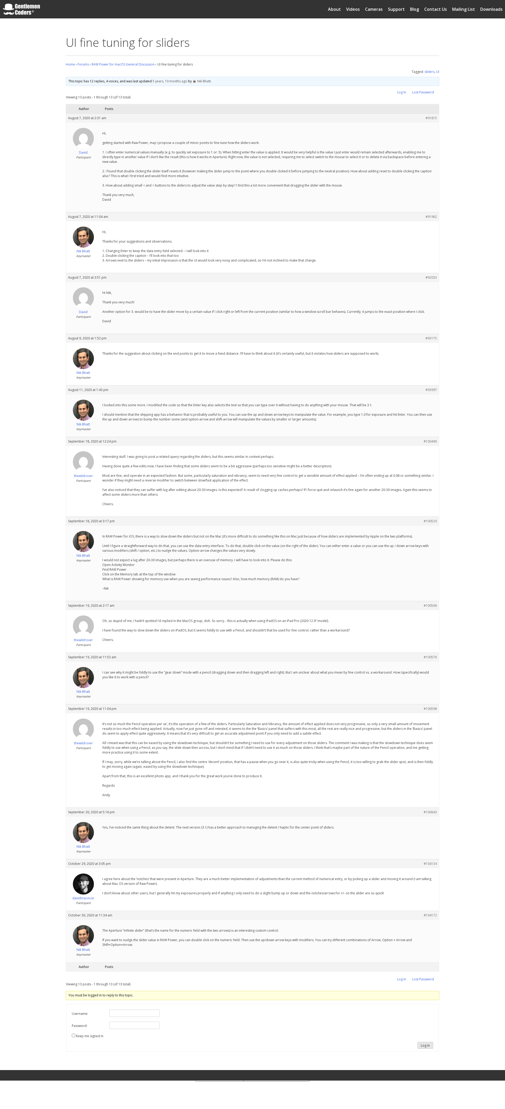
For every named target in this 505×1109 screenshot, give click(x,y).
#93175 (431, 338)
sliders (430, 71)
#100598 (430, 708)
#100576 (430, 657)
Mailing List (463, 9)
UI (437, 71)
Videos (353, 9)
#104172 (430, 915)
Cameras (374, 9)
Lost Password (423, 92)
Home (70, 64)
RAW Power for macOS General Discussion (123, 64)
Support (396, 9)
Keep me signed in (89, 1036)
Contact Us (435, 9)
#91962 (431, 216)
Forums (83, 64)
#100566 (430, 605)
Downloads (491, 9)
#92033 (431, 277)
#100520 (430, 521)
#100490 (430, 441)
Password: (79, 1025)
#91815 (431, 118)
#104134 (430, 863)
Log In (401, 92)
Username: (80, 1013)
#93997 (431, 390)
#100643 (430, 812)
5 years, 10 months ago (170, 81)
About (334, 9)
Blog (414, 9)
